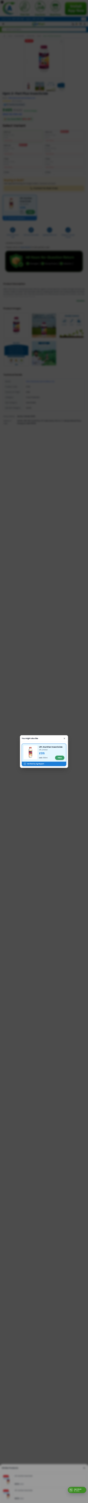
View (60, 757)
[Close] (64, 738)
